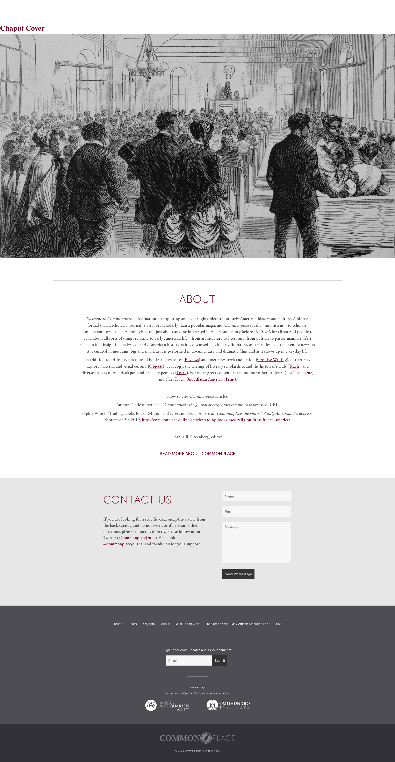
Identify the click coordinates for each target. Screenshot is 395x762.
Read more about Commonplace (197, 453)
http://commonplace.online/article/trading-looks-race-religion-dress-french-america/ (216, 420)
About (165, 624)
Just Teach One (299, 373)
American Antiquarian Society (185, 693)
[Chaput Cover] (197, 146)
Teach (118, 624)
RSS (278, 624)
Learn (133, 624)
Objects (156, 367)
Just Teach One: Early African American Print (238, 624)
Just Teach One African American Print (201, 380)
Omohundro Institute (218, 693)
